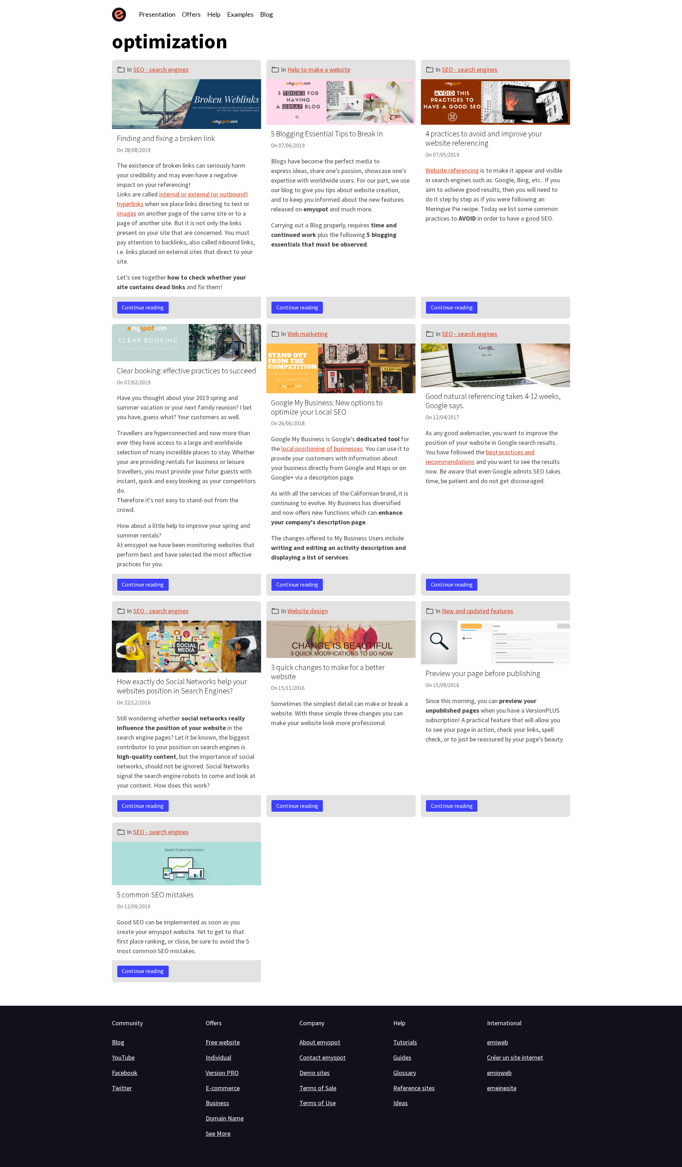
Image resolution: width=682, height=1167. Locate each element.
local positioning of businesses (322, 448)
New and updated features (477, 611)
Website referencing (452, 170)
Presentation (157, 14)
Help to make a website (318, 69)
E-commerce (223, 1088)
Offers (191, 14)
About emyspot (319, 1042)
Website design (307, 611)
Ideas (400, 1103)
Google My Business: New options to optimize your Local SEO (327, 407)
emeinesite (501, 1088)
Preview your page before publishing (483, 673)
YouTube (123, 1057)
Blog (266, 14)
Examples (240, 14)
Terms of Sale (317, 1088)
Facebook (124, 1073)
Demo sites (314, 1073)
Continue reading (143, 307)
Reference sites (414, 1088)
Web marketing (307, 334)
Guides (402, 1057)
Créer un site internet (515, 1057)
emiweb (497, 1042)
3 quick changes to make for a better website (328, 672)
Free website (223, 1042)
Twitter (122, 1088)
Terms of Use (317, 1103)
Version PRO (222, 1073)
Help (214, 14)
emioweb (499, 1073)
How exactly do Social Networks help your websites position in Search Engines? (182, 686)
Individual (218, 1057)
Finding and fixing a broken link (166, 138)
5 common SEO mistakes (155, 894)
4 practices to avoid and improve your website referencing (484, 138)
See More (218, 1133)
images (126, 213)
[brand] (120, 14)
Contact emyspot (322, 1057)
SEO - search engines (161, 69)
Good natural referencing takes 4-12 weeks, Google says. (493, 400)
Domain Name (225, 1118)
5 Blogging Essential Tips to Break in (327, 134)
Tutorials (405, 1042)
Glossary (404, 1073)
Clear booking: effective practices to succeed (186, 371)
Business (217, 1103)
